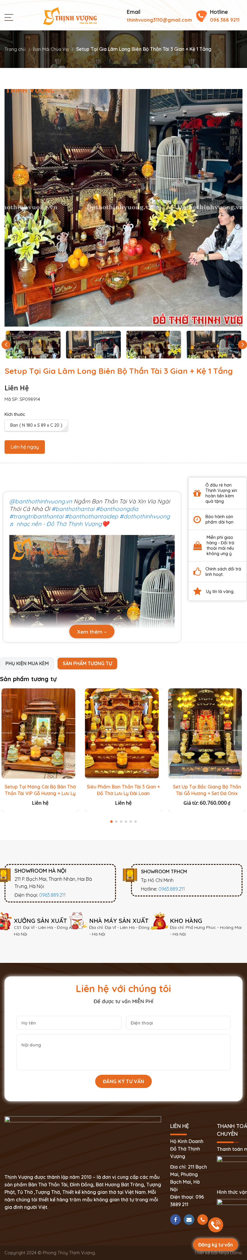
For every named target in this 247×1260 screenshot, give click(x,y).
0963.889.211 (52, 895)
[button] (242, 344)
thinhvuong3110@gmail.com (159, 19)
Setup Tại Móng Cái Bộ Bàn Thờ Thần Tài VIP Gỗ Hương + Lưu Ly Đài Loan (40, 793)
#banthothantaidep (91, 516)
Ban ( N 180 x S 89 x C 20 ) (36, 425)
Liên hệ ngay (25, 447)
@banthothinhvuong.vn (40, 501)
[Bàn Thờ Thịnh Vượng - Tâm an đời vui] (70, 15)
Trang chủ (15, 49)
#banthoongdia (117, 508)
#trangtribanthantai (36, 516)
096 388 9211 (224, 19)
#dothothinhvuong (145, 516)
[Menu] (10, 17)
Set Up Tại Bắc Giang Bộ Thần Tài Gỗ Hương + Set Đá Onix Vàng (207, 793)
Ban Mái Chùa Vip (51, 49)
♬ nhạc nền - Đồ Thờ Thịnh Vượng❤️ (59, 523)
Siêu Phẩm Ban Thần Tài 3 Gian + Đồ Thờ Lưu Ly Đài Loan (123, 790)
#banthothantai (73, 508)
